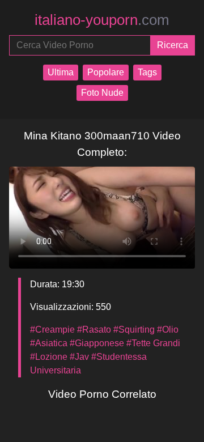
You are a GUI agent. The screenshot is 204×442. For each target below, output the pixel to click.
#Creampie (52, 329)
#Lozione (48, 357)
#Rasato (94, 329)
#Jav (79, 357)
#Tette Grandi (153, 343)
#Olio (167, 329)
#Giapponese (97, 343)
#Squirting (134, 329)
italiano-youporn (102, 20)
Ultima (61, 72)
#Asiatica (48, 343)
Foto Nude (102, 92)
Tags (147, 72)
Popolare (105, 72)
